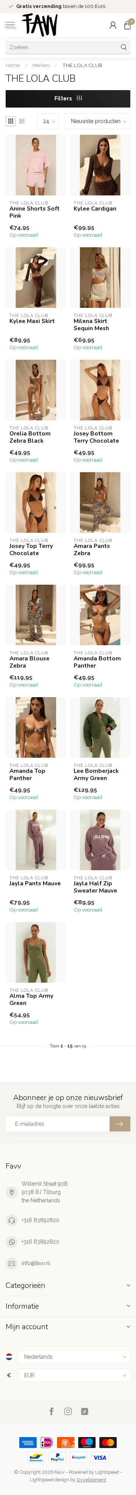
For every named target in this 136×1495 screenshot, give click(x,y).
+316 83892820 (40, 1220)
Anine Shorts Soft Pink (34, 212)
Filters (63, 98)
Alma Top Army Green (31, 1000)
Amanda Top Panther (27, 775)
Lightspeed (107, 1472)
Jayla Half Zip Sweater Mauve (95, 887)
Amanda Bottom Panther (97, 662)
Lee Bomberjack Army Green (96, 775)
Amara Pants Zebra (92, 550)
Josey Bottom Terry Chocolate (96, 437)
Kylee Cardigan (95, 208)
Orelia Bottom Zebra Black (30, 437)
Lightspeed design (49, 1480)
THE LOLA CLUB (82, 65)
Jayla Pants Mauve (35, 883)
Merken (40, 65)
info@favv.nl (36, 1263)
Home (13, 65)
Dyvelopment (91, 1480)
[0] (127, 25)
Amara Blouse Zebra (29, 662)
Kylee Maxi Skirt (32, 321)
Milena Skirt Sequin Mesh (91, 325)
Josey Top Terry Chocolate (31, 550)
